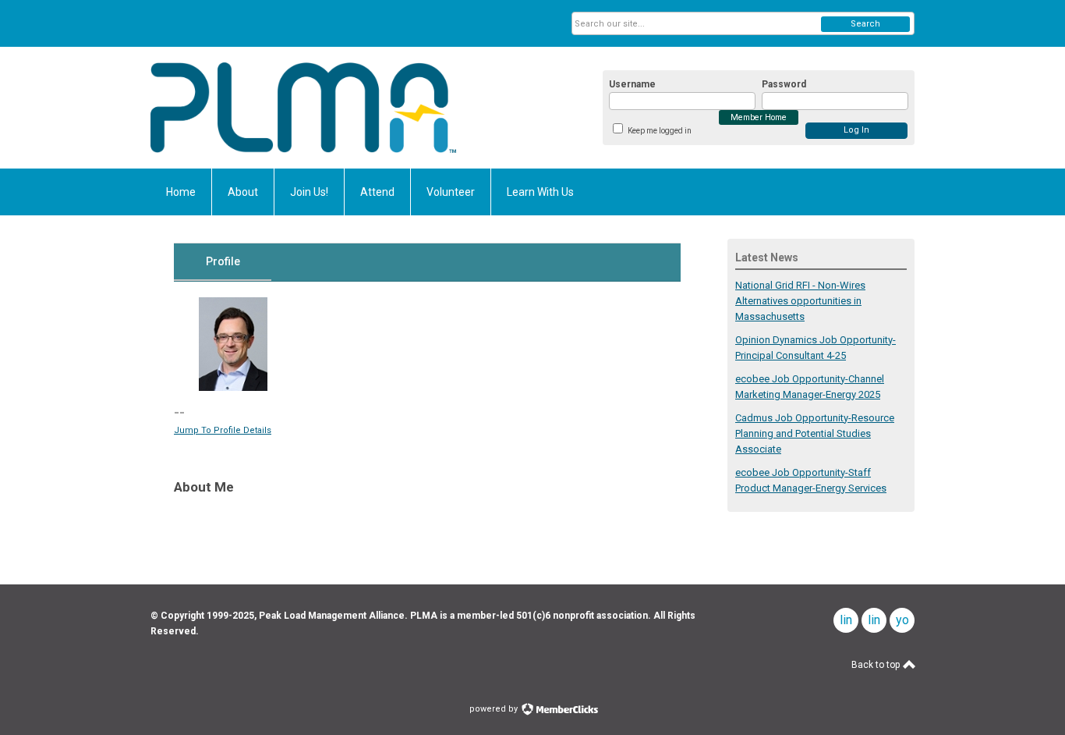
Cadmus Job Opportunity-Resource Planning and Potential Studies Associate (814, 433)
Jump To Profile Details (222, 430)
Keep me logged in (660, 130)
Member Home (759, 117)
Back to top (876, 664)
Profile (223, 261)
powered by (494, 709)
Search (865, 24)
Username (632, 84)
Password (784, 84)
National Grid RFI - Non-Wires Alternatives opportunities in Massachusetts (800, 300)
